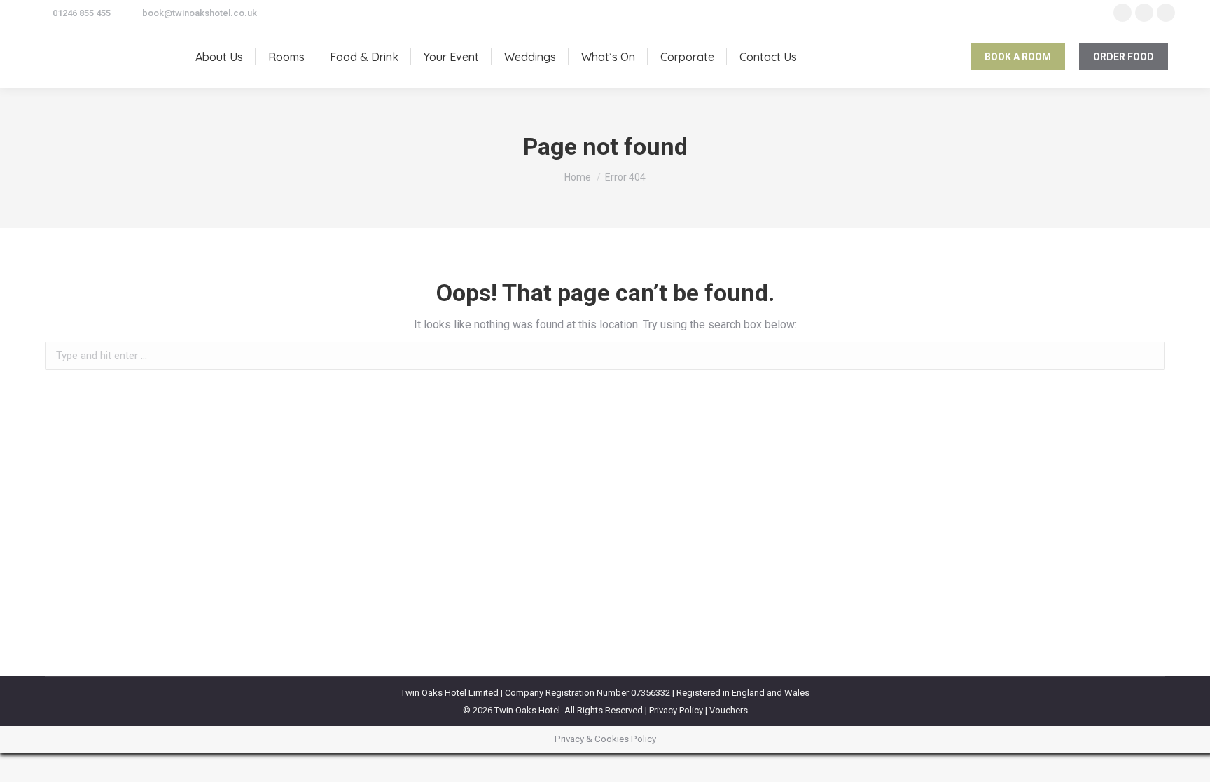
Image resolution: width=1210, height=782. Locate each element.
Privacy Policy (676, 710)
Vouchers (728, 710)
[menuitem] (219, 57)
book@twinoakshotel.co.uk (199, 13)
